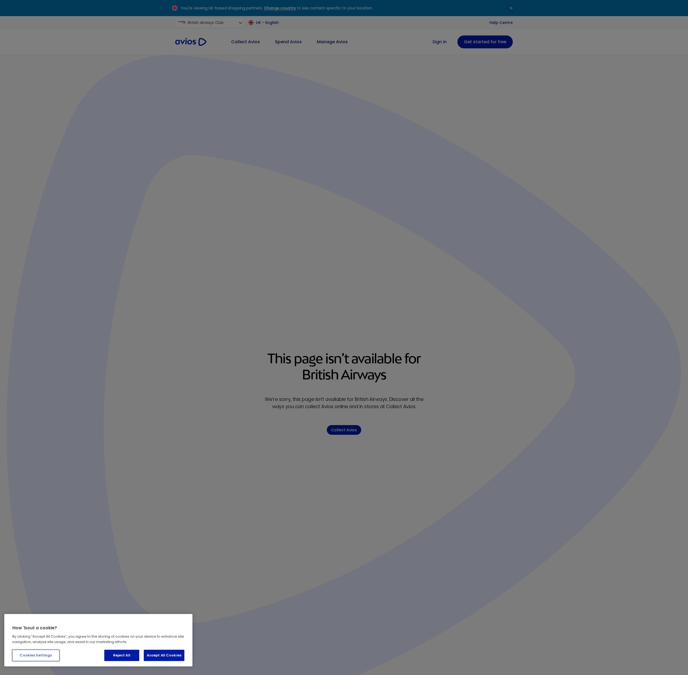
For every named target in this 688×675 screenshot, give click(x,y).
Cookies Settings (36, 655)
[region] (98, 640)
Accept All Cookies (164, 655)
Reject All (121, 655)
